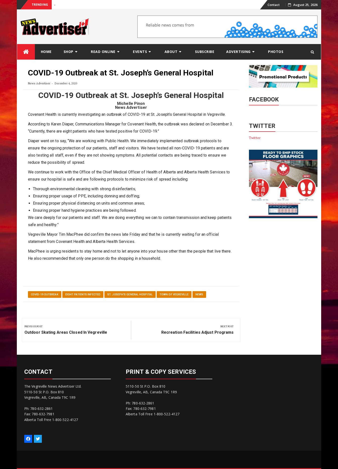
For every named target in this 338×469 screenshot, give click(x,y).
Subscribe (205, 51)
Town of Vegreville (174, 294)
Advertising (238, 51)
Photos (275, 51)
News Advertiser (39, 83)
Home (46, 51)
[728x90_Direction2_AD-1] (227, 26)
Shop (68, 51)
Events (140, 51)
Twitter (255, 137)
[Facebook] (28, 439)
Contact (273, 4)
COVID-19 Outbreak (44, 294)
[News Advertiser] (26, 52)
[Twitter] (38, 439)
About (171, 51)
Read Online (103, 51)
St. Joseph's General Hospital (130, 294)
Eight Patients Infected (82, 294)
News (199, 294)
